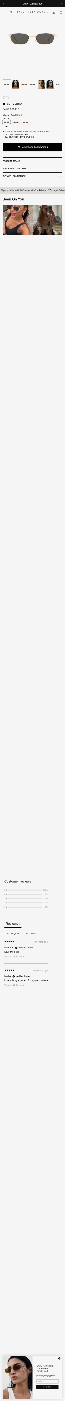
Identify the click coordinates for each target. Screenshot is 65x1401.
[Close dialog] (59, 1358)
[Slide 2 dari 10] (15, 84)
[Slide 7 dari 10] (58, 84)
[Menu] (4, 12)
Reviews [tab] (13, 923)
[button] (26, 890)
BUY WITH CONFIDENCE (14, 176)
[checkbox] (31, 934)
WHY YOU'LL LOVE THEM (14, 168)
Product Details (11, 161)
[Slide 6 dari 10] (50, 84)
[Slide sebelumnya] (3, 3)
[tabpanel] (26, 962)
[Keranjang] (61, 12)
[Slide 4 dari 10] (32, 84)
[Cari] (11, 12)
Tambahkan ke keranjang (34, 146)
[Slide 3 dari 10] (24, 84)
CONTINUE (47, 1387)
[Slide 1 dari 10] (6, 84)
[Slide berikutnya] (61, 3)
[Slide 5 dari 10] (41, 84)
